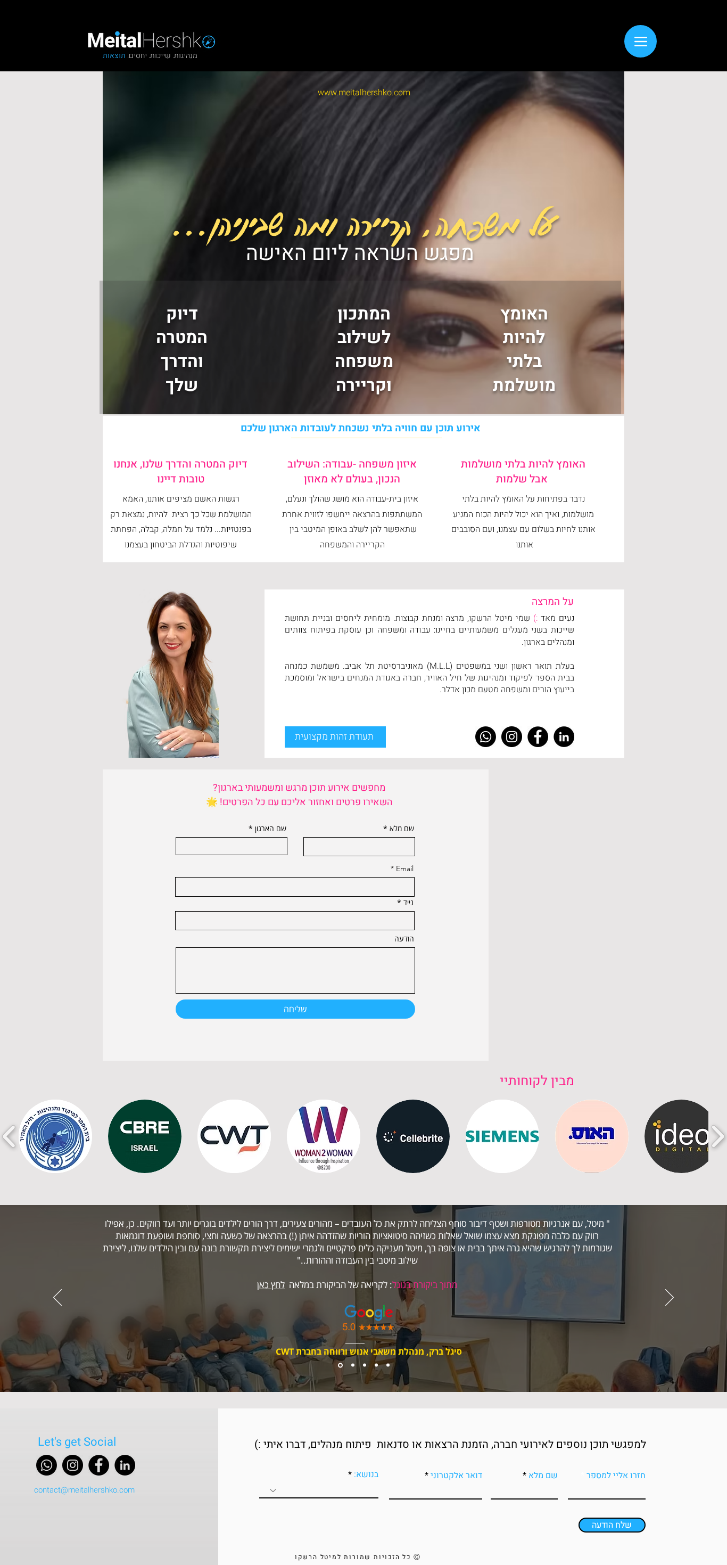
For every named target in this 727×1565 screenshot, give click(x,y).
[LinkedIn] (563, 736)
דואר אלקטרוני (456, 1475)
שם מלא (402, 828)
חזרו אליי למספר (616, 1475)
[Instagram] (511, 736)
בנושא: (365, 1474)
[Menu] (640, 41)
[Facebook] (537, 736)
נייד (408, 902)
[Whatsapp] (485, 736)
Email (405, 868)
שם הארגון (270, 828)
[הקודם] (57, 1298)
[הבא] (669, 1298)
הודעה (404, 939)
